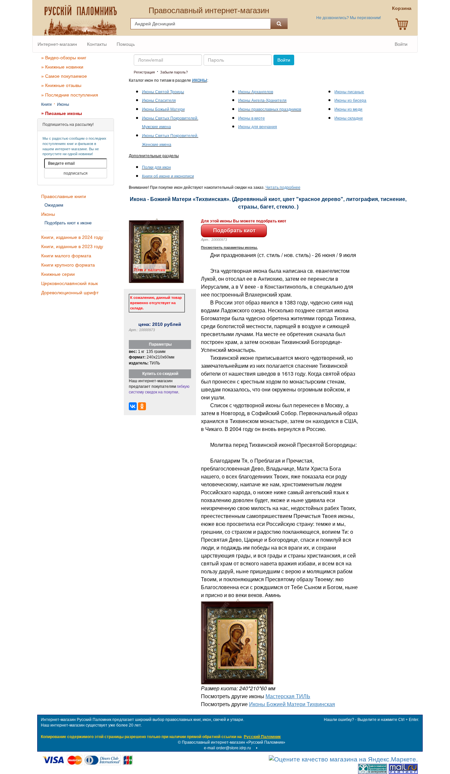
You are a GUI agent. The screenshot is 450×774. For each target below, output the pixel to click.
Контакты (97, 44)
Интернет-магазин (57, 44)
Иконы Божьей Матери (163, 109)
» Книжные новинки (62, 67)
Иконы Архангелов (255, 92)
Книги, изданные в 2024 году (72, 237)
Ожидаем (53, 205)
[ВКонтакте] (133, 406)
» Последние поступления (69, 95)
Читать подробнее (283, 187)
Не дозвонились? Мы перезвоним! (348, 17)
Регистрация (144, 72)
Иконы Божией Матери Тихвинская (292, 704)
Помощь (126, 44)
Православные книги (63, 196)
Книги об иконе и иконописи (168, 176)
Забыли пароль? (174, 72)
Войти (401, 44)
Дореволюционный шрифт (69, 292)
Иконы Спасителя (159, 100)
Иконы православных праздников (269, 109)
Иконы (63, 104)
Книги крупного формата (68, 265)
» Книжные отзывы (61, 85)
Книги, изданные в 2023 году (72, 246)
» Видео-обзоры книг (63, 57)
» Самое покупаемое (64, 76)
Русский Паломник (262, 736)
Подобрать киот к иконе (68, 222)
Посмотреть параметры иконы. (229, 247)
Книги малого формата (66, 255)
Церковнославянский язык (69, 283)
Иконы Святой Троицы (163, 92)
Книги (46, 104)
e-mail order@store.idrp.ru (227, 748)
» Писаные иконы (61, 113)
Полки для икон (156, 167)
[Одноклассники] (142, 406)
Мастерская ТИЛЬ (288, 696)
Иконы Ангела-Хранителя (262, 100)
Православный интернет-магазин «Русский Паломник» (233, 742)
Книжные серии (58, 274)
